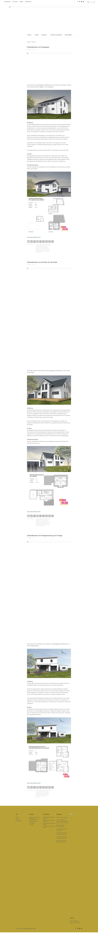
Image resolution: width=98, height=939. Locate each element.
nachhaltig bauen (7, 1)
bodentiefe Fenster (47, 244)
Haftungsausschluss (33, 821)
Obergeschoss (42, 248)
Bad (43, 244)
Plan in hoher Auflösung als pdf (33, 237)
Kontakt (36, 34)
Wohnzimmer (38, 796)
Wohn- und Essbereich (39, 795)
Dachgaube (40, 245)
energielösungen (28, 1)
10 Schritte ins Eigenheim (56, 34)
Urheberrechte (32, 823)
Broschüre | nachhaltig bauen (62, 817)
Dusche (44, 245)
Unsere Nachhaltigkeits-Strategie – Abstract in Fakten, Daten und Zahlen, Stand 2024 (62, 821)
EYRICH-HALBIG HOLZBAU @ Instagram (80, 2)
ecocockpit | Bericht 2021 (61, 838)
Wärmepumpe (41, 251)
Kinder (41, 522)
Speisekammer (46, 249)
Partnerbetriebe (19, 820)
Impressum (18, 819)
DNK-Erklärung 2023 (60, 825)
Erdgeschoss (38, 246)
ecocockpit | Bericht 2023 (61, 834)
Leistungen (43, 34)
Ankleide (41, 244)
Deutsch (29, 34)
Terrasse (45, 524)
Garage (41, 246)
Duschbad (37, 519)
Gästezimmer (45, 246)
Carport (37, 245)
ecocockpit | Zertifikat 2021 (61, 836)
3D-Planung (32, 244)
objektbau (21, 1)
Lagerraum (37, 793)
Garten (42, 520)
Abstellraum (42, 518)
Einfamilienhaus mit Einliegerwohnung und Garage (44, 535)
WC (44, 251)
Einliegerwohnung (39, 791)
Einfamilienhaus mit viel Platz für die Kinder (42, 262)
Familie (37, 520)
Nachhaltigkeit (68, 34)
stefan (34, 49)
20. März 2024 (29, 49)
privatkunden (15, 1)
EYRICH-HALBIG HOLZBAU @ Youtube (84, 2)
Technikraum (41, 524)
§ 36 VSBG (31, 824)
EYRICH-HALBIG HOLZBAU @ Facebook (78, 2)
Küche (48, 792)
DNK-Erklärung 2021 (60, 826)
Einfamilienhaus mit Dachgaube (38, 47)
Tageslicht (37, 251)
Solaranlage (42, 249)
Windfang (46, 251)
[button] (28, 241)
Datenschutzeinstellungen (75, 922)
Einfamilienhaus (47, 245)
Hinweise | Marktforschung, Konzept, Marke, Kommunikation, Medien (34, 818)
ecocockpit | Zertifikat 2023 (61, 832)
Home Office (44, 247)
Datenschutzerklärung (74, 921)
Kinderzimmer (38, 248)
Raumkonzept (47, 248)
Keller (48, 247)
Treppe (48, 794)
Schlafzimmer (38, 249)
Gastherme (37, 522)
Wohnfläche (43, 525)
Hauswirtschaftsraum (39, 247)
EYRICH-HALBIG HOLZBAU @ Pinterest (82, 2)
